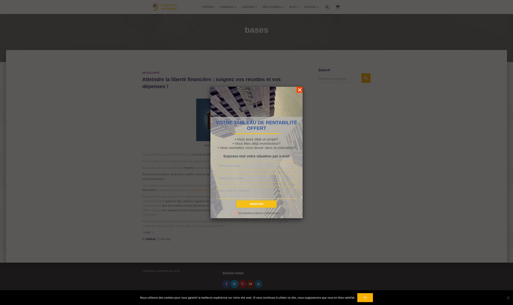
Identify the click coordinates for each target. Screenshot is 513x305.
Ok (365, 297)
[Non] (508, 298)
